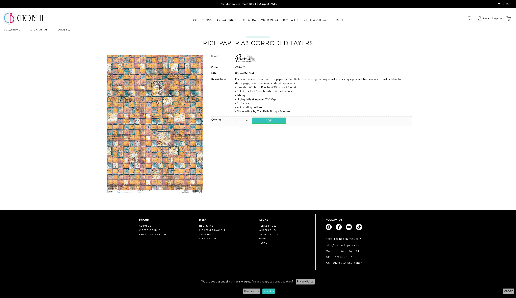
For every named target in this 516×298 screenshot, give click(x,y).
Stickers (337, 20)
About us (145, 225)
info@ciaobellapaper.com (344, 245)
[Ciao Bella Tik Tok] (359, 227)
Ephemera (248, 20)
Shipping (205, 234)
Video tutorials (149, 230)
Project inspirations (153, 234)
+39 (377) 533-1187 (339, 257)
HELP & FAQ (206, 225)
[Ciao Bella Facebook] (339, 227)
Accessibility (207, 238)
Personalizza (251, 291)
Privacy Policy (305, 281)
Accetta (269, 291)
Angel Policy (268, 230)
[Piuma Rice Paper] (245, 61)
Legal (263, 242)
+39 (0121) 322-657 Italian (344, 263)
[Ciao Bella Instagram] (329, 227)
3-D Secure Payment (212, 230)
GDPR (262, 238)
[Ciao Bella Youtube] (349, 227)
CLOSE (508, 291)
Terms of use (268, 225)
